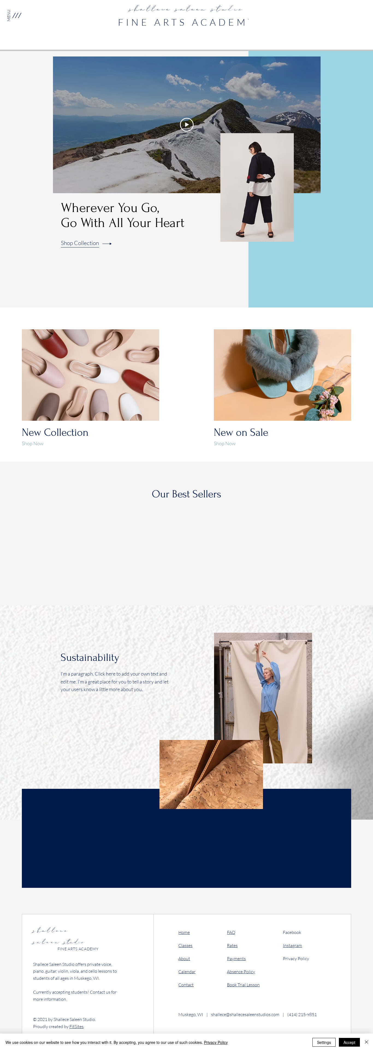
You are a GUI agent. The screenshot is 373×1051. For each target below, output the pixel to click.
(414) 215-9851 (302, 1014)
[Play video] (187, 125)
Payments (236, 958)
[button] (16, 15)
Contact (186, 984)
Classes (185, 945)
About (184, 958)
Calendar (187, 971)
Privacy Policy (296, 958)
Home (184, 932)
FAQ (231, 932)
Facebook (292, 932)
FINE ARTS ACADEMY (187, 22)
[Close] (366, 1042)
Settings (324, 1042)
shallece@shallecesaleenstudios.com (245, 1014)
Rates (232, 945)
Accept (349, 1042)
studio (59, 937)
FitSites (76, 1026)
